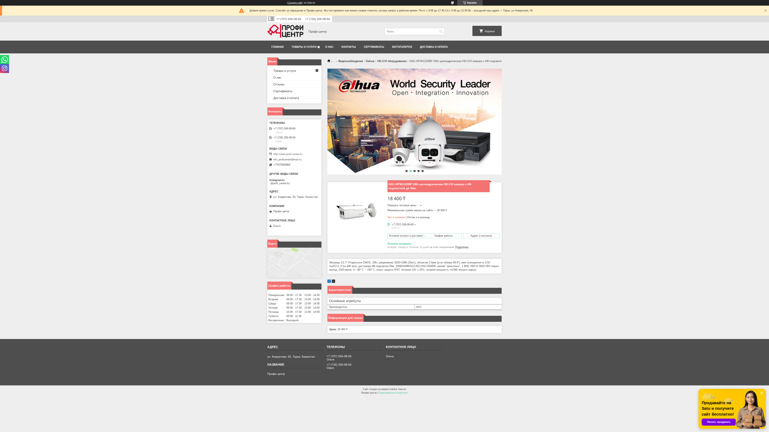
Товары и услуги (304, 46)
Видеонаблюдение (350, 61)
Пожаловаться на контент (393, 392)
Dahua (370, 61)
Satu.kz (402, 389)
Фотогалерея (402, 46)
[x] (333, 281)
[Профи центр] (285, 31)
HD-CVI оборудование (392, 61)
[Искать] (441, 31)
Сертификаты (374, 46)
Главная (277, 46)
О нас (329, 46)
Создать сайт (295, 2)
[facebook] (329, 281)
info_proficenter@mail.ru (287, 159)
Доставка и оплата (434, 46)
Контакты (348, 46)
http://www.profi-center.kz (288, 154)
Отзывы (279, 84)
